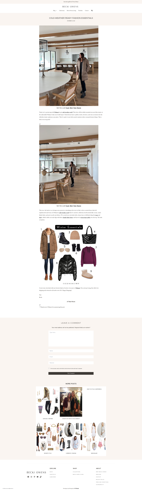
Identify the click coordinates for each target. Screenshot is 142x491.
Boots (79, 108)
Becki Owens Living (71, 10)
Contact (87, 10)
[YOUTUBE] (37, 477)
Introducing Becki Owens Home (71, 1)
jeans (96, 215)
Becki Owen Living (78, 474)
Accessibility (100, 484)
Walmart (56, 112)
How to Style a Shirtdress (94, 389)
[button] (56, 10)
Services (98, 474)
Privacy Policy (100, 479)
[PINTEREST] (34, 477)
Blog (54, 10)
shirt (40, 217)
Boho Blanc (94, 453)
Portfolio (80, 10)
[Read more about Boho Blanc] (94, 436)
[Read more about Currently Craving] (71, 436)
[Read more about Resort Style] (48, 436)
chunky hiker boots (68, 217)
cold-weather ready (67, 112)
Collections (61, 10)
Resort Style (47, 453)
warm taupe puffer (85, 217)
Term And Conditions (102, 482)
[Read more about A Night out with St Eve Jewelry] (71, 402)
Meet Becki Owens (101, 471)
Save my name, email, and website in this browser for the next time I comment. (66, 368)
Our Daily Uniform (48, 418)
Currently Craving (71, 453)
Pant (75, 108)
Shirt (71, 108)
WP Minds (76, 488)
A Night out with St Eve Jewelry (71, 418)
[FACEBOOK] (28, 477)
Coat (67, 108)
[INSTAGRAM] (31, 477)
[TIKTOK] (41, 477)
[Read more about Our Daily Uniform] (48, 402)
